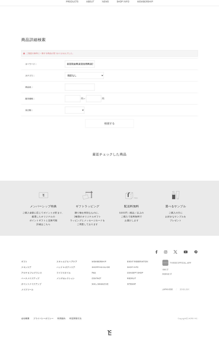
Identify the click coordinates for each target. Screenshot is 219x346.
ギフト (24, 261)
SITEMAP (131, 284)
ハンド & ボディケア (66, 267)
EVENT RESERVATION (137, 261)
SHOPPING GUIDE (101, 267)
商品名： (29, 87)
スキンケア (26, 267)
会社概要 (25, 318)
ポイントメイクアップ (31, 284)
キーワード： (31, 64)
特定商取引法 (75, 318)
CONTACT (96, 278)
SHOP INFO (133, 267)
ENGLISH (184, 289)
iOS (164, 269)
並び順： (29, 110)
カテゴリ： (30, 75)
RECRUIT (131, 278)
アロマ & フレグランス (31, 273)
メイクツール (27, 289)
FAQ (94, 273)
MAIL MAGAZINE (100, 284)
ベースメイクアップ (30, 278)
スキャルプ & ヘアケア (67, 261)
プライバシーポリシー (43, 318)
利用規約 (61, 318)
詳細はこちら (43, 224)
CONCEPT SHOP (135, 273)
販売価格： (30, 98)
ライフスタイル (64, 273)
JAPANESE (167, 289)
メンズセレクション (66, 278)
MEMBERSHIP (99, 261)
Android (165, 274)
